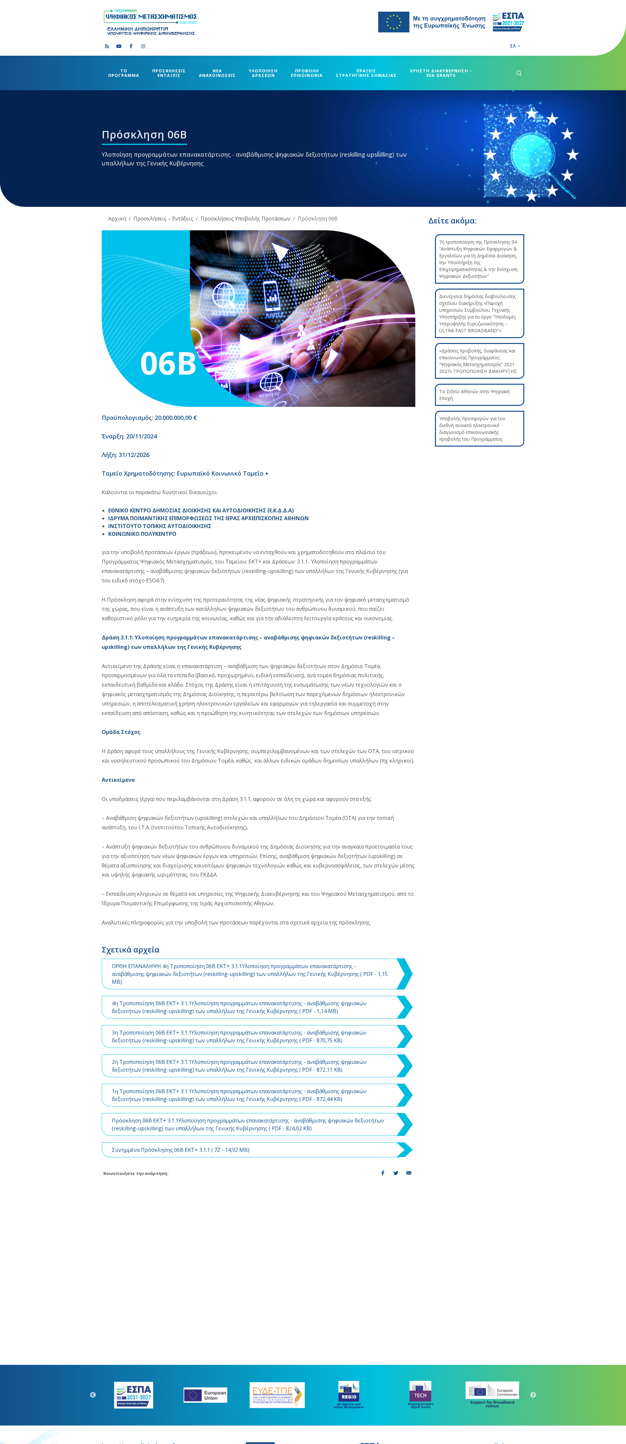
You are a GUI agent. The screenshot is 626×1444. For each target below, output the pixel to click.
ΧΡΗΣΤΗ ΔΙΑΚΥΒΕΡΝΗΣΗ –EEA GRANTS (441, 73)
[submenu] (518, 73)
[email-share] (408, 1173)
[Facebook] (131, 46)
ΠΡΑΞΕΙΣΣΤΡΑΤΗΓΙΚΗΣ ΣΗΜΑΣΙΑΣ (366, 73)
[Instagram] (143, 46)
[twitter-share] (395, 1173)
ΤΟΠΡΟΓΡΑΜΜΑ (123, 73)
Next (533, 1395)
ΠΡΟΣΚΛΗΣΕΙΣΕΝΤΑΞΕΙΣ (169, 73)
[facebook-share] (382, 1173)
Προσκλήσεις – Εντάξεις (163, 218)
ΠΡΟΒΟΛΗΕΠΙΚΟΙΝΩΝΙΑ (307, 73)
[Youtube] (119, 46)
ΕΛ (513, 46)
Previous (93, 1395)
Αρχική (117, 218)
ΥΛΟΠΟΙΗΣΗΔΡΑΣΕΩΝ (263, 73)
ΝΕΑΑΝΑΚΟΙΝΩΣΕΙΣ (217, 73)
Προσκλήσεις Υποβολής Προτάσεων (246, 218)
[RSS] (107, 46)
